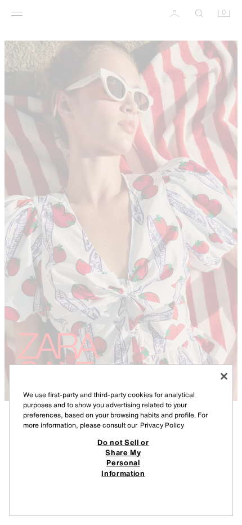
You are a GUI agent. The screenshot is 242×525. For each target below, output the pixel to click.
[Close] (224, 376)
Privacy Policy (162, 425)
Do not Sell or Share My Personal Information (123, 458)
